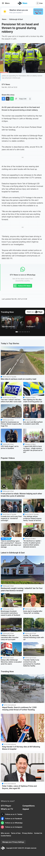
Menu (7, 3)
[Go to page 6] (25, 331)
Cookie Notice (6, 836)
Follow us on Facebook (13, 818)
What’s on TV (7, 809)
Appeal (25, 809)
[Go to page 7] (27, 331)
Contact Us (38, 833)
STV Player (6, 806)
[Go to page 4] (22, 331)
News (4, 19)
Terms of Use (16, 833)
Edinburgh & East (16, 19)
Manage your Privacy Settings (13, 842)
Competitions (28, 806)
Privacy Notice (27, 833)
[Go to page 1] (16, 331)
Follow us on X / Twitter (13, 814)
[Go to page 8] (29, 331)
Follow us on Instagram (13, 827)
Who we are (5, 833)
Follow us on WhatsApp (13, 823)
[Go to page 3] (20, 331)
